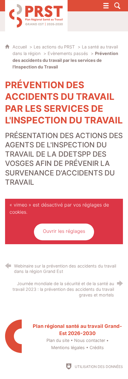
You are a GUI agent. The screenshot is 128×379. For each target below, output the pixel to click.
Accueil (20, 46)
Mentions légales (68, 347)
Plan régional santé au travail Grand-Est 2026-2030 (77, 329)
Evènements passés (68, 53)
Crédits (97, 347)
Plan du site (57, 340)
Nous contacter (89, 340)
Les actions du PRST (54, 46)
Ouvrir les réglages (64, 231)
